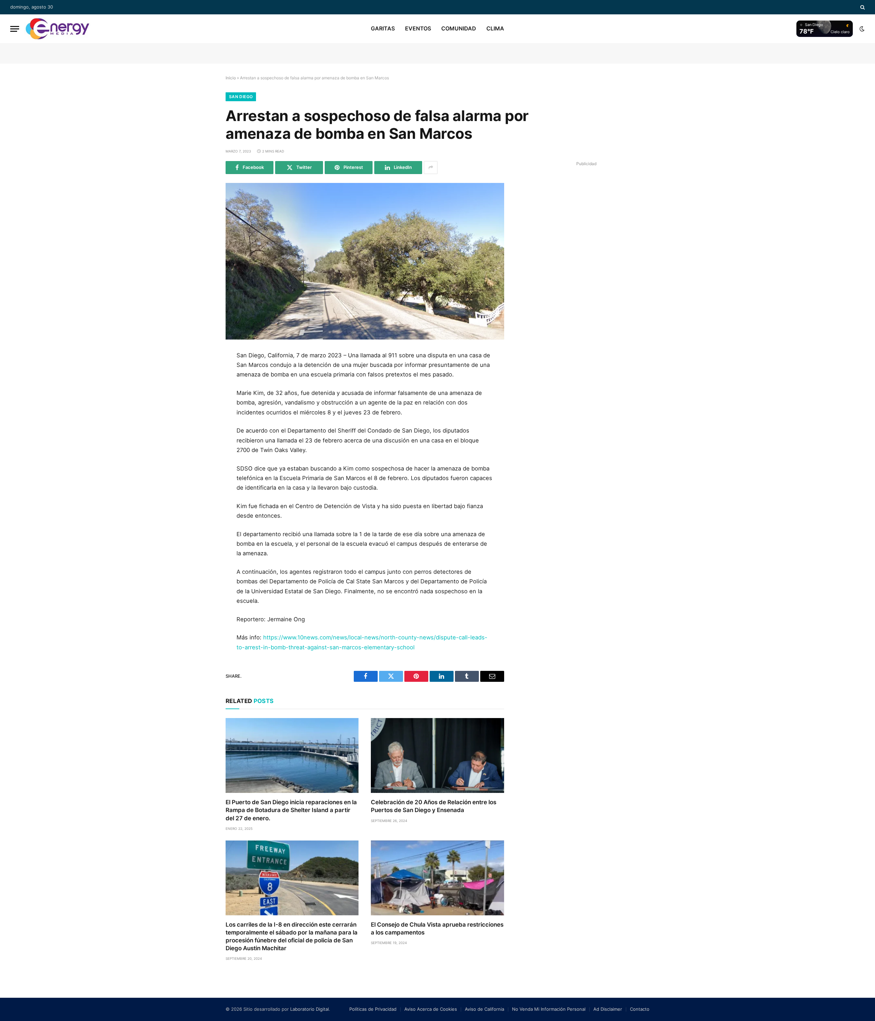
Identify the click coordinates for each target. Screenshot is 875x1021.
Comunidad (458, 28)
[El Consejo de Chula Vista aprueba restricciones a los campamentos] (437, 877)
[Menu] (14, 29)
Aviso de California (484, 1009)
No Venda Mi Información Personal (548, 1009)
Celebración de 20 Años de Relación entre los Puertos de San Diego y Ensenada (433, 806)
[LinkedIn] (203, 405)
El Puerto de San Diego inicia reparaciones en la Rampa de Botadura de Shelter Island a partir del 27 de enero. (291, 810)
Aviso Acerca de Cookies (430, 1009)
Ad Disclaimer (607, 1009)
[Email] (203, 435)
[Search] (862, 7)
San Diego (241, 96)
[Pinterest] (203, 420)
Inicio (231, 77)
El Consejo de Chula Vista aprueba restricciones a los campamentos (437, 928)
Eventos (418, 28)
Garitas (383, 28)
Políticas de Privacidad (372, 1009)
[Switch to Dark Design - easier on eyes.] (861, 28)
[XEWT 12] (57, 28)
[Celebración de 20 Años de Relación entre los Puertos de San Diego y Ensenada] (437, 755)
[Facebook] (203, 374)
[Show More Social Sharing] (431, 167)
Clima (495, 28)
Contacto (639, 1009)
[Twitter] (203, 389)
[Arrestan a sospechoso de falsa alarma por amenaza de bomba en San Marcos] (365, 261)
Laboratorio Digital (309, 1009)
